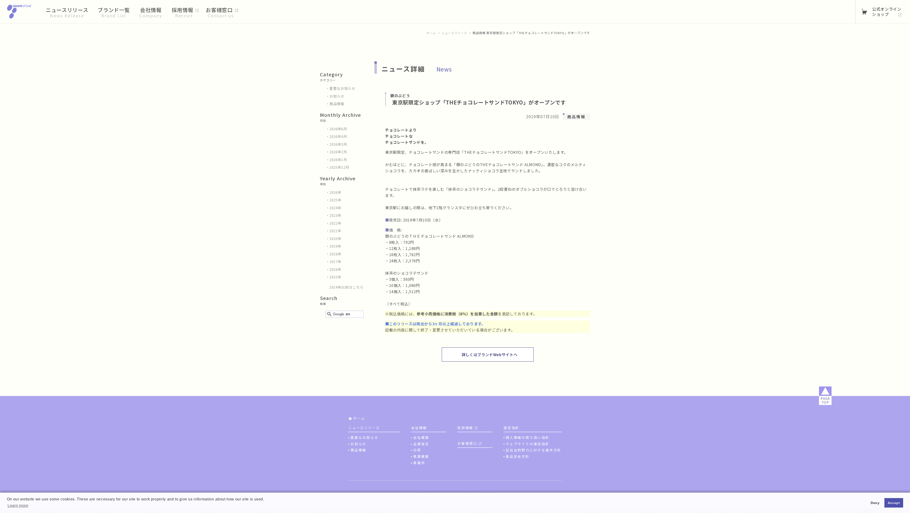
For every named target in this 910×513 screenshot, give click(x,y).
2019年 (335, 246)
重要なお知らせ (342, 88)
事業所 (419, 462)
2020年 (335, 238)
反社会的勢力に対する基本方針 (533, 450)
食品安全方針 (518, 456)
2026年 (335, 192)
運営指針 (511, 427)
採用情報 (465, 427)
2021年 (335, 230)
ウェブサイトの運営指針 (528, 443)
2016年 (335, 269)
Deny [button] (875, 503)
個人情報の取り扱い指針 (528, 437)
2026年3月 (338, 144)
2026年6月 (338, 128)
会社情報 (419, 427)
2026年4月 (338, 136)
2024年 (335, 207)
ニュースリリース (454, 33)
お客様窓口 (467, 443)
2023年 (335, 215)
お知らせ (336, 96)
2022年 (335, 223)
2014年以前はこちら (346, 287)
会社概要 (421, 437)
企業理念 (421, 443)
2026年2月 (338, 151)
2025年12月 (339, 167)
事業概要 (421, 456)
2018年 (335, 253)
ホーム (431, 33)
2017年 (335, 261)
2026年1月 (338, 159)
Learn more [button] (18, 506)
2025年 (335, 199)
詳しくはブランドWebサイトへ (490, 354)
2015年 (335, 276)
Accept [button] (894, 503)
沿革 (417, 450)
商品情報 (336, 103)
